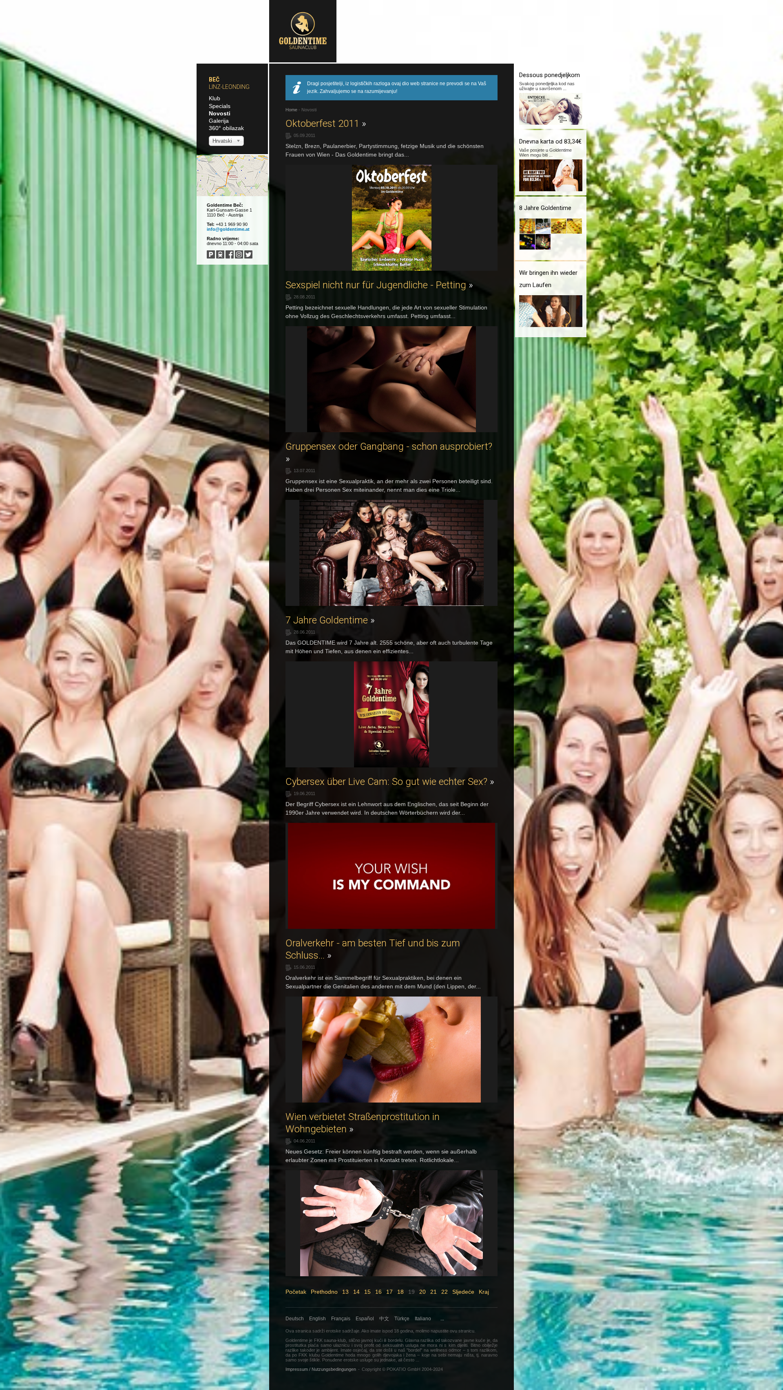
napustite (440, 1330)
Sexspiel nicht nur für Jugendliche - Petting (379, 285)
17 (389, 1291)
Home (291, 109)
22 (444, 1291)
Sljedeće (463, 1291)
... (442, 1318)
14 (356, 1291)
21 (433, 1291)
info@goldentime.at (228, 229)
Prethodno (324, 1291)
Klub (214, 98)
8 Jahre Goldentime (545, 208)
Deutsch (294, 1318)
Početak (295, 1291)
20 (422, 1291)
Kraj (484, 1291)
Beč (214, 79)
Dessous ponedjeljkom (549, 75)
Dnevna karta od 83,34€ (550, 141)
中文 (384, 1318)
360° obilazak (226, 128)
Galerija (219, 120)
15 (367, 1291)
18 (400, 1291)
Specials (219, 106)
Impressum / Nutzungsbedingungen (320, 1369)
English (317, 1318)
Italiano (423, 1318)
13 (345, 1291)
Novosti (219, 113)
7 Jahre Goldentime (330, 620)
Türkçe (401, 1318)
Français (340, 1318)
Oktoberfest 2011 (325, 123)
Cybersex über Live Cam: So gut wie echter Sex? (389, 781)
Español (365, 1318)
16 (378, 1291)
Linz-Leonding (229, 87)
